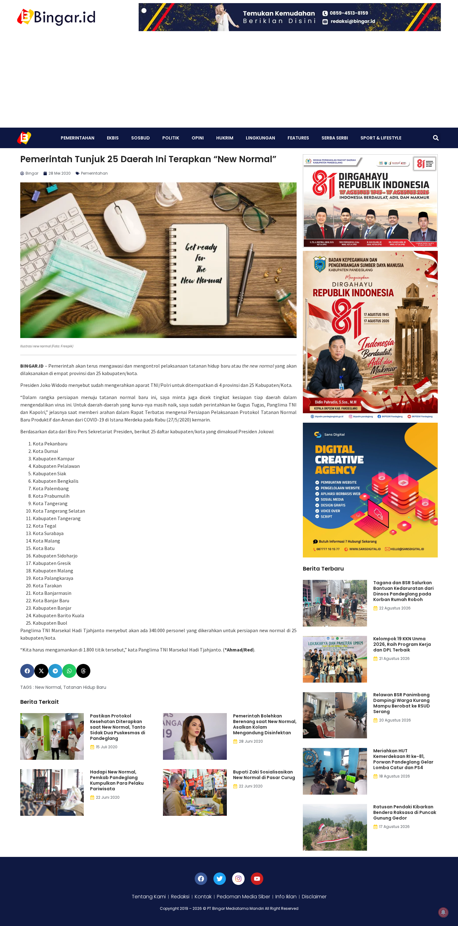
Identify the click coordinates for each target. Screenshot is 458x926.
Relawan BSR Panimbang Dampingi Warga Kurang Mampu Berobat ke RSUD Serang (401, 703)
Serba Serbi (335, 138)
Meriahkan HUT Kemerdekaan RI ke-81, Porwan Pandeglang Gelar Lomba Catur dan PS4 (403, 759)
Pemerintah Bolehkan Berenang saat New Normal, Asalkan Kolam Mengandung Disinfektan (265, 724)
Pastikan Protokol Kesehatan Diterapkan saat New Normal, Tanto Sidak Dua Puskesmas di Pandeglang (118, 727)
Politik (170, 138)
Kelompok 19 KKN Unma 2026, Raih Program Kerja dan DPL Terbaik (402, 644)
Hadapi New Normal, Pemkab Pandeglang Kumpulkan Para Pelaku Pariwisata (117, 780)
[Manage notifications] (443, 912)
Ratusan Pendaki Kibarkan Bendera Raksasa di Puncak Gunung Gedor (404, 812)
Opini (198, 138)
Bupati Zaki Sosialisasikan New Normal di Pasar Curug (264, 775)
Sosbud (140, 138)
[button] (436, 138)
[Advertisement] (229, 81)
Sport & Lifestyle (380, 138)
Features (298, 138)
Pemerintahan (77, 138)
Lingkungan (260, 138)
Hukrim (224, 138)
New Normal (48, 687)
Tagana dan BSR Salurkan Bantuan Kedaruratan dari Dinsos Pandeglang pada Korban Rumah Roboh (403, 591)
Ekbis (113, 138)
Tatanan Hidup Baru (84, 687)
